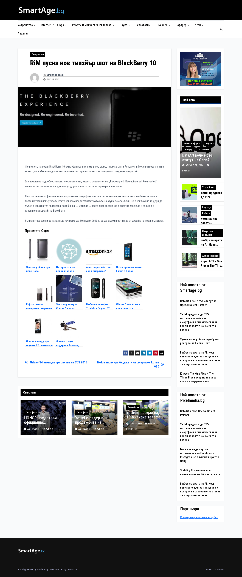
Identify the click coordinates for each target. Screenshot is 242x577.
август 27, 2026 (195, 165)
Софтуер (181, 25)
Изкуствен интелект (207, 233)
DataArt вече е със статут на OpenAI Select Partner (197, 160)
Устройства (26, 25)
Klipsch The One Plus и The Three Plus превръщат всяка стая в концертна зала (198, 377)
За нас (209, 569)
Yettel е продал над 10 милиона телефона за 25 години (145, 417)
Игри (198, 25)
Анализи (23, 33)
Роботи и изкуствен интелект (92, 25)
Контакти (219, 569)
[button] (221, 29)
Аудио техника (210, 255)
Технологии (143, 25)
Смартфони (38, 54)
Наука (124, 25)
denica (49, 429)
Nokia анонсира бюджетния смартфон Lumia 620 (128, 364)
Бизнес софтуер (192, 143)
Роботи (206, 213)
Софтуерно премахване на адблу (199, 517)
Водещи (209, 143)
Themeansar (71, 569)
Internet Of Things (53, 25)
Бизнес (163, 25)
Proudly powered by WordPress (32, 569)
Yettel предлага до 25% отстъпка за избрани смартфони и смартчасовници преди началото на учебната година (199, 322)
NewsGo (59, 569)
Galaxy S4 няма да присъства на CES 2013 (59, 362)
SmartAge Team (55, 74)
